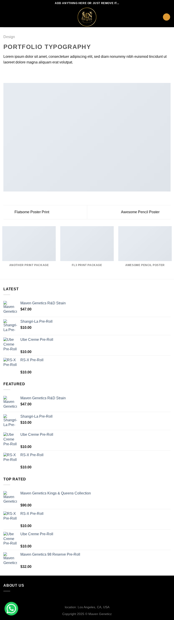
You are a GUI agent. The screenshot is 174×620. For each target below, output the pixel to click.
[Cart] (166, 17)
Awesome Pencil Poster (140, 212)
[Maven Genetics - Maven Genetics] (87, 17)
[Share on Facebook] (12, 73)
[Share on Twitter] (17, 73)
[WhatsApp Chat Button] (11, 608)
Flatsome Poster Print (31, 212)
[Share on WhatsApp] (6, 73)
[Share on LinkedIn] (34, 73)
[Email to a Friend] (22, 73)
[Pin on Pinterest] (28, 73)
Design (9, 37)
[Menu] (6, 16)
